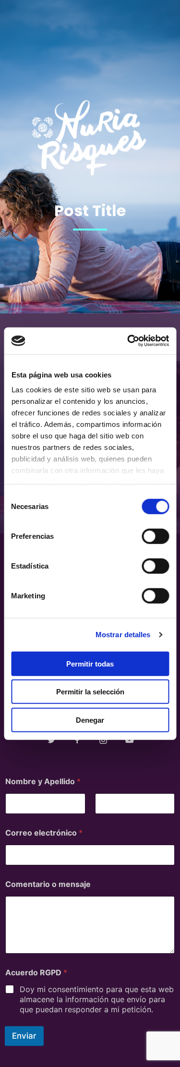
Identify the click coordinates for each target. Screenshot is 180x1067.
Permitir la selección (90, 692)
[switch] (155, 536)
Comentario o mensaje (48, 884)
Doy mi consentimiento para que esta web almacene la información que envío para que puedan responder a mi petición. (97, 999)
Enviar (24, 1036)
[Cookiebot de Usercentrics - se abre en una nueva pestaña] (128, 341)
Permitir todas (90, 663)
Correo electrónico (44, 832)
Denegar (90, 719)
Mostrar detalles (123, 634)
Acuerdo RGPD (36, 972)
